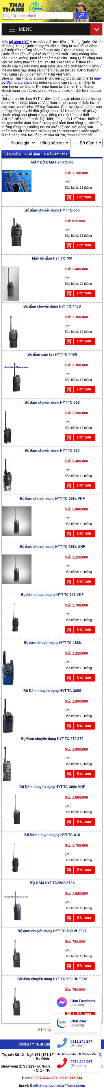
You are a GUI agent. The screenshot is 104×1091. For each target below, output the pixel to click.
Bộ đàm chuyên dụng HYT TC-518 (52, 403)
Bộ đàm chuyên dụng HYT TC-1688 (52, 643)
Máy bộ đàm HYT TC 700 (52, 258)
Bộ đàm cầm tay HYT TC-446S (52, 354)
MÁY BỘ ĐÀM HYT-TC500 (52, 162)
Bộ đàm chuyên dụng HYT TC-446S (52, 306)
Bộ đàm (33, 154)
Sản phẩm (12, 154)
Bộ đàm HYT (57, 154)
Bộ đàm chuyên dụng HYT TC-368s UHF (52, 547)
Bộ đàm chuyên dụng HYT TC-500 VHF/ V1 (52, 931)
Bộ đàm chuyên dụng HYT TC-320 (52, 451)
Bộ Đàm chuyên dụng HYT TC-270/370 (52, 739)
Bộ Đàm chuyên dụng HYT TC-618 (52, 835)
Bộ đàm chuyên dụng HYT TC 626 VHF (52, 595)
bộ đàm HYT (19, 42)
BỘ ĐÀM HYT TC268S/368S (52, 883)
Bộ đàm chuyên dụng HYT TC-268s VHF (52, 499)
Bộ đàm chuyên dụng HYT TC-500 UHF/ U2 (52, 979)
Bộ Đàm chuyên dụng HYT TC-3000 (52, 691)
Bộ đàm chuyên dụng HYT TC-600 (52, 210)
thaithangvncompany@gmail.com (57, 1085)
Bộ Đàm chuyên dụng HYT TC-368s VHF (52, 787)
